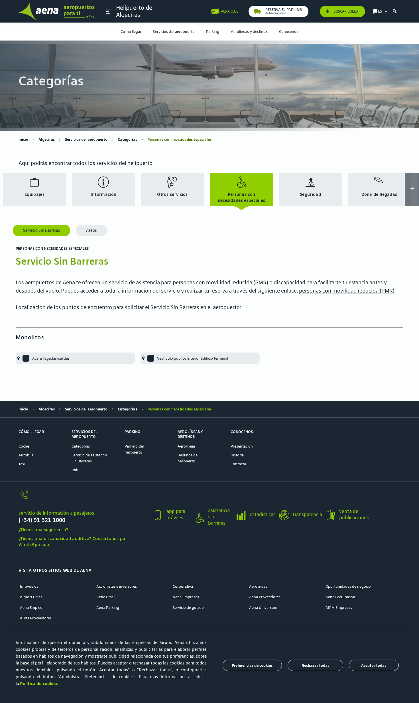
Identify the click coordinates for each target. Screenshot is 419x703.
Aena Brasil (105, 597)
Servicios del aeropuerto (173, 31)
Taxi (22, 464)
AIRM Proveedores (36, 618)
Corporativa (183, 586)
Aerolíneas (187, 446)
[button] (108, 11)
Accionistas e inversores (116, 586)
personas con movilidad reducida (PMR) (346, 290)
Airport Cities (31, 597)
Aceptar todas (373, 665)
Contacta (238, 464)
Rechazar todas (315, 665)
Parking (212, 31)
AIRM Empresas (339, 607)
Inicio (23, 139)
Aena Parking (107, 607)
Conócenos (288, 31)
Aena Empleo (31, 607)
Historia (237, 455)
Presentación (242, 446)
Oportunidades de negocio (348, 586)
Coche (24, 446)
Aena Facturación (340, 597)
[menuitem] (131, 32)
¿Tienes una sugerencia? (43, 529)
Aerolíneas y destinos (249, 31)
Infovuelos (29, 586)
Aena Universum (263, 607)
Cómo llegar (131, 31)
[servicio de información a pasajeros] (83, 498)
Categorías (127, 139)
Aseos (91, 230)
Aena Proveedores (264, 597)
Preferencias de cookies (252, 665)
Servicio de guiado (188, 607)
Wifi (75, 470)
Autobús (26, 455)
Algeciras (46, 139)
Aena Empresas (186, 597)
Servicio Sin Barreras (41, 230)
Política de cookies (39, 683)
